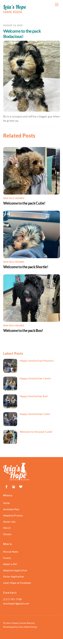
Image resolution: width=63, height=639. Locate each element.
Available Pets (11, 509)
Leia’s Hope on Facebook (17, 582)
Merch (7, 527)
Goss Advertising (27, 626)
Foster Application (13, 576)
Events (7, 557)
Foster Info (9, 521)
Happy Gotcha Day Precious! (37, 360)
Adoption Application (15, 570)
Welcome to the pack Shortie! (25, 267)
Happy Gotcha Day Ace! (34, 396)
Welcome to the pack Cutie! (24, 203)
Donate (7, 534)
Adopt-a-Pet (10, 564)
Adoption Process (13, 515)
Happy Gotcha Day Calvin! (35, 378)
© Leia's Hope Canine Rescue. (19, 623)
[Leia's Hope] (16, 479)
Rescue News (10, 551)
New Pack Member (13, 198)
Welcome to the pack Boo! (23, 330)
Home (6, 503)
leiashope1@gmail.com (16, 603)
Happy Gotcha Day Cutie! (35, 413)
